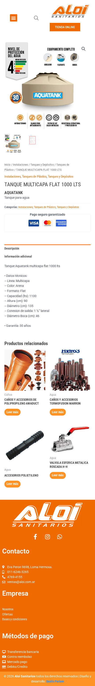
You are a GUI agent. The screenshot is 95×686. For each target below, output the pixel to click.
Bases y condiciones (14, 619)
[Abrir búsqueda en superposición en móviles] (36, 18)
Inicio (7, 164)
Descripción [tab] (11, 248)
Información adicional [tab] (18, 256)
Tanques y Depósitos (42, 164)
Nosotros (7, 609)
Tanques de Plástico (34, 176)
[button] (13, 18)
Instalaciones (20, 164)
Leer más (12, 412)
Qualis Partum (55, 681)
